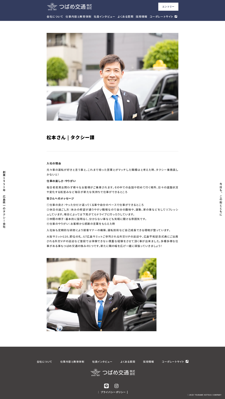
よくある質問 (126, 16)
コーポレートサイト (161, 16)
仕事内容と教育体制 (78, 16)
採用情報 (141, 16)
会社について (55, 16)
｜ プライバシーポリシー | (112, 392)
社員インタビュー (104, 16)
